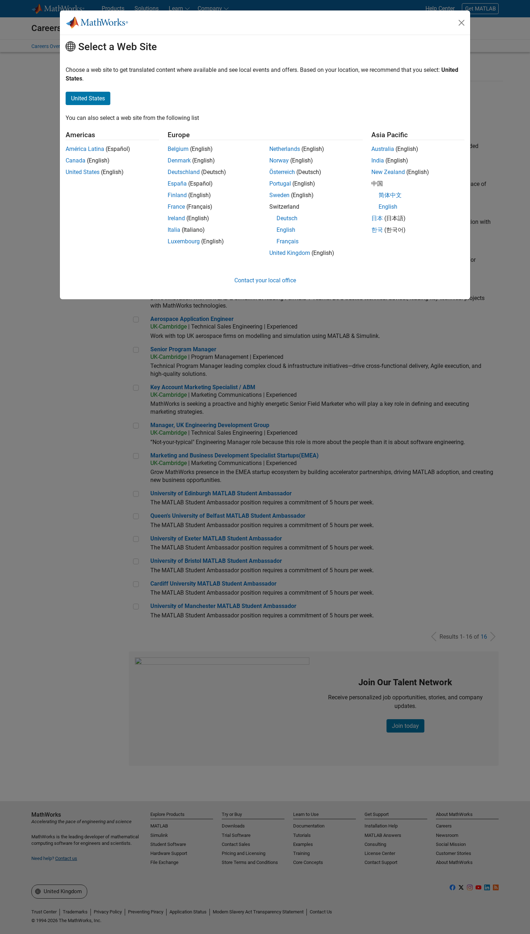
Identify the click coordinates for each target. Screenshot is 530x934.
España (177, 183)
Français (288, 241)
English (286, 229)
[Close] (461, 23)
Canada (75, 160)
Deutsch (287, 218)
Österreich (282, 172)
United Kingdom (289, 252)
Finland (177, 195)
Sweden (279, 195)
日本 (377, 218)
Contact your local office (265, 280)
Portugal (280, 183)
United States (83, 172)
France (176, 206)
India (377, 160)
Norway (279, 160)
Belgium (178, 148)
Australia (382, 148)
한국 (377, 229)
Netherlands (284, 148)
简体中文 (390, 195)
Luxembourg (184, 241)
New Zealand (388, 172)
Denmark (179, 160)
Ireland (176, 218)
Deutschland (184, 172)
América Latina (85, 148)
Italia (174, 229)
